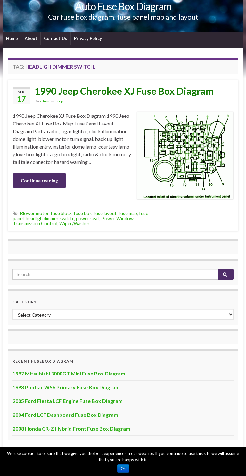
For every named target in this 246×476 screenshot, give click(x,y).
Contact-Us (55, 38)
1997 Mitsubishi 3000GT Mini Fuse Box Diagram (68, 373)
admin (45, 101)
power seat (87, 218)
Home (12, 38)
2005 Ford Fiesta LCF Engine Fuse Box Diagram (67, 401)
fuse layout (105, 213)
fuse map (128, 213)
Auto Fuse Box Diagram (123, 6)
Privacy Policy (88, 38)
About (31, 38)
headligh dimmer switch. (50, 218)
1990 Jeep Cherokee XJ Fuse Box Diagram (124, 91)
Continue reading (39, 180)
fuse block (61, 213)
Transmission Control (35, 223)
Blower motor (34, 213)
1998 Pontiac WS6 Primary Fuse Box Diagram (66, 387)
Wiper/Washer (74, 223)
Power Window (117, 218)
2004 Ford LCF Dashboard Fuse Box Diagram (65, 415)
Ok (123, 468)
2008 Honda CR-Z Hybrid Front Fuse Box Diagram (71, 428)
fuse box (83, 213)
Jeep (59, 101)
